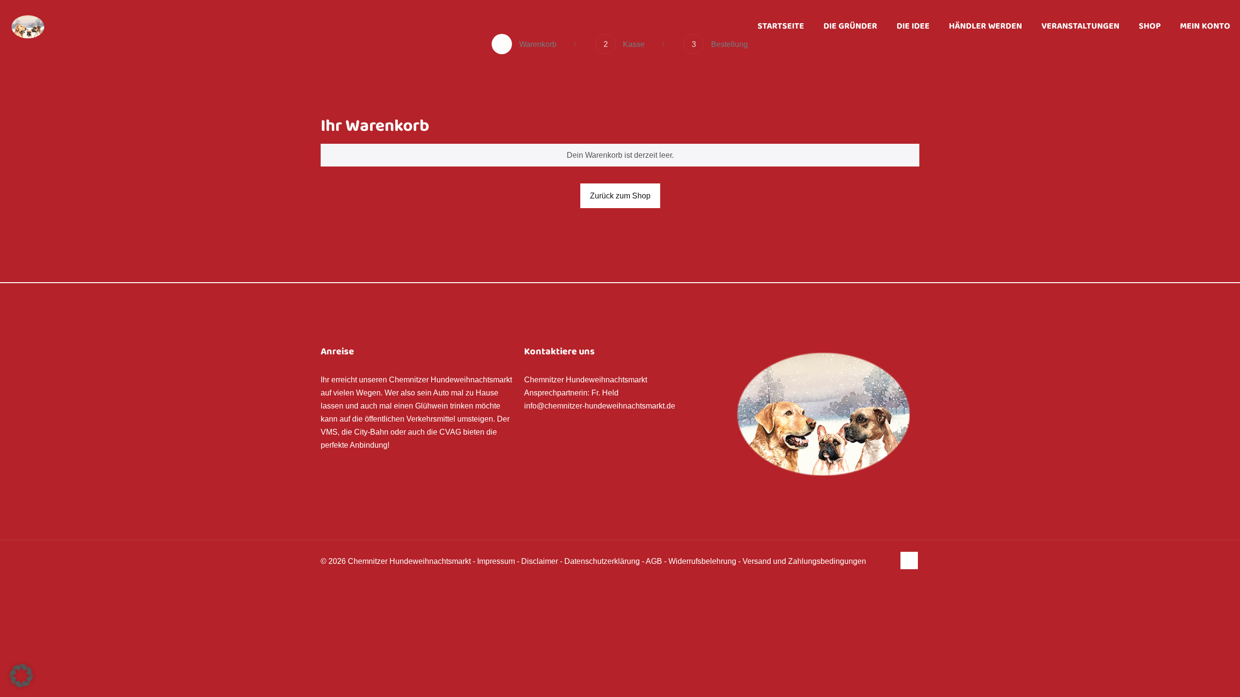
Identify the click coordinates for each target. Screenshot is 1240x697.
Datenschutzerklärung (602, 561)
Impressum (496, 561)
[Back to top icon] (909, 560)
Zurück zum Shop (620, 196)
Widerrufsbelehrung (702, 561)
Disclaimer (539, 561)
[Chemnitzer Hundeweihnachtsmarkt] (28, 26)
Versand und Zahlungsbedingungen (804, 561)
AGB (654, 561)
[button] (21, 675)
